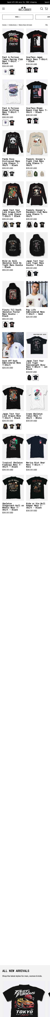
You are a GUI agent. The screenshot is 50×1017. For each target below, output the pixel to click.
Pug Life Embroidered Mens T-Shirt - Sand (35, 312)
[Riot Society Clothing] (25, 8)
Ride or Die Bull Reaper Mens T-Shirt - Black (35, 506)
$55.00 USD (7, 270)
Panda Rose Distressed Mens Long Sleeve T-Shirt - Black (11, 162)
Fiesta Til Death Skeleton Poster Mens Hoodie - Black (11, 313)
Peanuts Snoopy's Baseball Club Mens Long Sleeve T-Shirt (36, 213)
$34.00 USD (31, 372)
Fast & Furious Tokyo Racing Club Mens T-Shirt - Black (12, 60)
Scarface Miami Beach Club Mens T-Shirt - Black (36, 110)
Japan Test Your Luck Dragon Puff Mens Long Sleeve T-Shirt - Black (11, 213)
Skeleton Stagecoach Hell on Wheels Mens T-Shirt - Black (13, 507)
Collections (13, 25)
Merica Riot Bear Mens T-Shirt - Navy (35, 465)
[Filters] (46, 24)
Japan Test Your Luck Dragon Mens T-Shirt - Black (11, 416)
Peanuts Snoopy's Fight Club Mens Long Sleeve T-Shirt (35, 162)
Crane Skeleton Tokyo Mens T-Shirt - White (34, 416)
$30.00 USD (7, 66)
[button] (41, 8)
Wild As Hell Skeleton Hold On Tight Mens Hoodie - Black (12, 264)
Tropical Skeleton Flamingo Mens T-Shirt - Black (12, 465)
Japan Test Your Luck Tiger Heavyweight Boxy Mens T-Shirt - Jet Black (36, 365)
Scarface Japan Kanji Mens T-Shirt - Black (36, 59)
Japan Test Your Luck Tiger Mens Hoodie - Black (35, 263)
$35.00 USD (7, 168)
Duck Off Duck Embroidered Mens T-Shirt (11, 363)
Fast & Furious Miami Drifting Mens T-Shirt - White (10, 111)
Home (4, 25)
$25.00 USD (31, 317)
